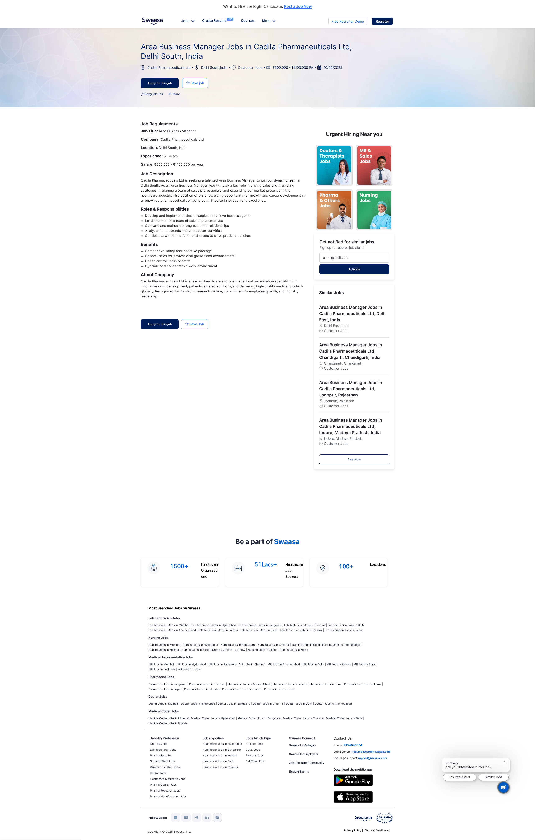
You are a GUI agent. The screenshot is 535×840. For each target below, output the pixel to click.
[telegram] (196, 817)
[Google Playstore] (353, 780)
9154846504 (353, 745)
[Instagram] (217, 817)
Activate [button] (354, 269)
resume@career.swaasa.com (371, 751)
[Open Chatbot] (503, 787)
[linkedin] (206, 817)
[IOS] (353, 796)
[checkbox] (195, 83)
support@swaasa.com (372, 758)
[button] (382, 21)
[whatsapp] (175, 817)
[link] (152, 21)
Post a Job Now (298, 7)
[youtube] (186, 817)
